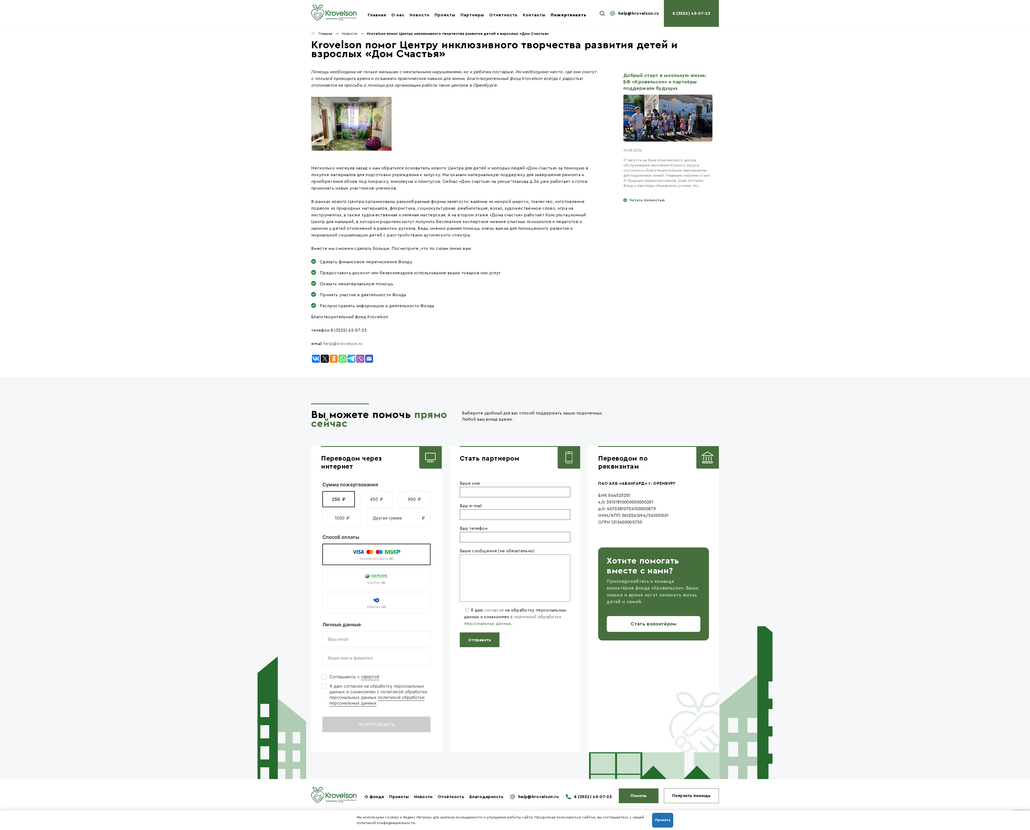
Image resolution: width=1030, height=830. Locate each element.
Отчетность (503, 15)
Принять (663, 820)
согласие (494, 610)
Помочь (639, 796)
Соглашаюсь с (354, 676)
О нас (397, 15)
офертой (370, 676)
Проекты (445, 15)
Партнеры (472, 15)
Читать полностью (647, 200)
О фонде (374, 797)
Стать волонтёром (653, 623)
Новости (419, 15)
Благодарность (486, 797)
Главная (377, 15)
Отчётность (451, 797)
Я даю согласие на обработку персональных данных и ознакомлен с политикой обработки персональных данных (378, 694)
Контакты (534, 15)
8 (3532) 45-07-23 (691, 13)
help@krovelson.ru (638, 13)
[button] (338, 499)
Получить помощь (691, 796)
